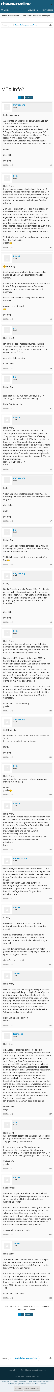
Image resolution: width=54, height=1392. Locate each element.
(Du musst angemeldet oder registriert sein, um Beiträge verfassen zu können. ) (27, 1308)
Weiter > (28, 97)
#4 (51, 368)
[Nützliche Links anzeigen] (50, 25)
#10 (50, 711)
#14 (50, 899)
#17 (50, 1114)
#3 (51, 319)
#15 (50, 965)
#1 (51, 165)
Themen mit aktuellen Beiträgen (35, 15)
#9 (51, 622)
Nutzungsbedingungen (35, 1370)
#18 (50, 1169)
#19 (50, 1235)
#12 (50, 795)
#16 (50, 1025)
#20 (50, 1298)
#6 (51, 469)
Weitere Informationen (32, 1388)
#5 (51, 409)
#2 (51, 247)
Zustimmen (18, 1388)
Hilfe (21, 1370)
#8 (51, 564)
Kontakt (12, 1370)
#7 (51, 521)
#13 (50, 849)
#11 (50, 757)
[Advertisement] (27, 57)
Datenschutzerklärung (25, 1376)
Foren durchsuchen (10, 15)
